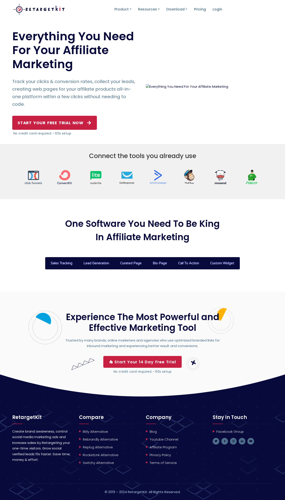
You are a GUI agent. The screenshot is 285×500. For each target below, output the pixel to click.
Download (175, 9)
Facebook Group (230, 431)
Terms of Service (163, 462)
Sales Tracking (61, 263)
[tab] (61, 263)
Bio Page (160, 263)
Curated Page (131, 263)
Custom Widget (222, 263)
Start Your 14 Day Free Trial (145, 362)
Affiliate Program (163, 447)
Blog (153, 431)
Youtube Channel (164, 439)
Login (217, 9)
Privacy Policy (160, 455)
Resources (147, 9)
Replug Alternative (98, 447)
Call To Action (188, 263)
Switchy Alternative (98, 462)
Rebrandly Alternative (100, 439)
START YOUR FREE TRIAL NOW (50, 123)
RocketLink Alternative (100, 455)
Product (121, 9)
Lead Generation (96, 263)
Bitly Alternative (95, 431)
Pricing (200, 9)
